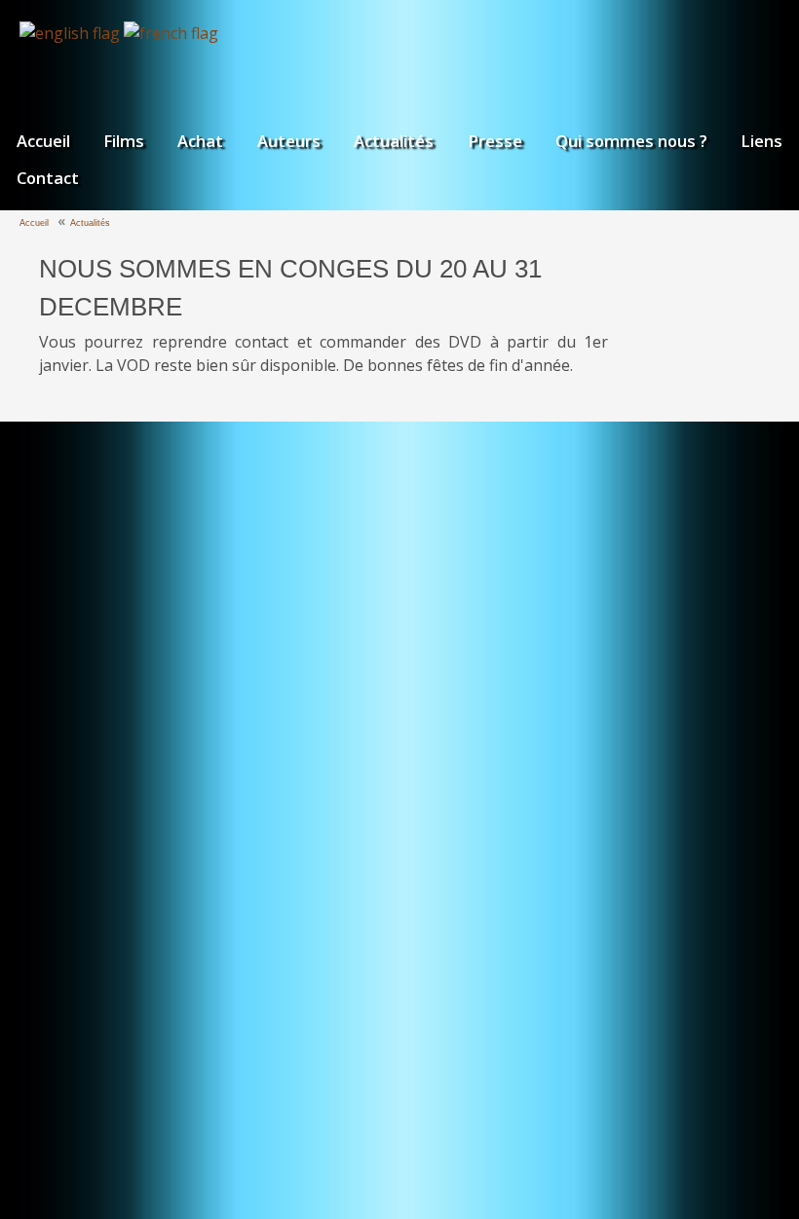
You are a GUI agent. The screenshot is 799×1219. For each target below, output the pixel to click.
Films (123, 140)
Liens (761, 140)
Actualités (394, 140)
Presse (495, 140)
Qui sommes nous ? (631, 140)
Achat (200, 140)
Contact (48, 177)
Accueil (43, 140)
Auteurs (289, 140)
